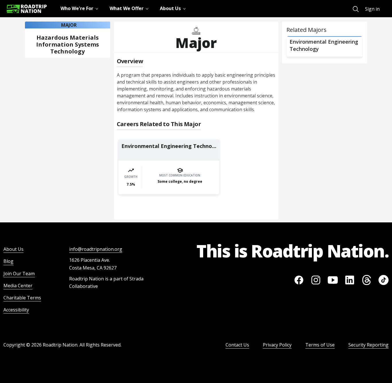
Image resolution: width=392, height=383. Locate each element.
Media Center (17, 285)
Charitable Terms (22, 298)
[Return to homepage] (27, 9)
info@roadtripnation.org (95, 249)
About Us (13, 249)
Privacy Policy (277, 345)
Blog (8, 261)
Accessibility (16, 310)
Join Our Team (19, 273)
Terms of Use (320, 345)
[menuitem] (355, 9)
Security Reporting (368, 345)
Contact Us (237, 345)
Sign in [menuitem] (372, 9)
